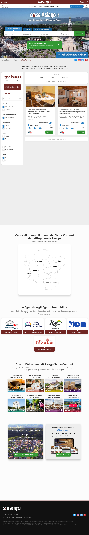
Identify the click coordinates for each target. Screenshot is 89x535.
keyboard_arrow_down (47, 77)
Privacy (67, 524)
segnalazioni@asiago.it (54, 523)
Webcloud (62, 524)
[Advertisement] (12, 193)
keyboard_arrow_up (45, 77)
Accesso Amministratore (8, 528)
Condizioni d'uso (73, 524)
